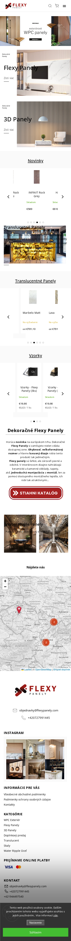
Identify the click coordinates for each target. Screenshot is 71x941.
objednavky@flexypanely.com (38, 716)
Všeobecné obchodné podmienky (25, 800)
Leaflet (27, 675)
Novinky (35, 166)
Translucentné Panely (35, 286)
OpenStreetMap (43, 675)
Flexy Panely (11, 831)
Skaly (7, 851)
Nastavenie (35, 922)
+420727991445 (39, 723)
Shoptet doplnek (61, 675)
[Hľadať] (50, 6)
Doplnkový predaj (15, 841)
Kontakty (9, 810)
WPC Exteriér (12, 826)
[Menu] (64, 5)
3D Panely (10, 836)
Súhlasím (35, 932)
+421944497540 (13, 902)
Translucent (11, 846)
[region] (35, 629)
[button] (28, 228)
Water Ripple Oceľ (15, 856)
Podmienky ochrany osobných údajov (27, 805)
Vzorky (35, 361)
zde (55, 915)
